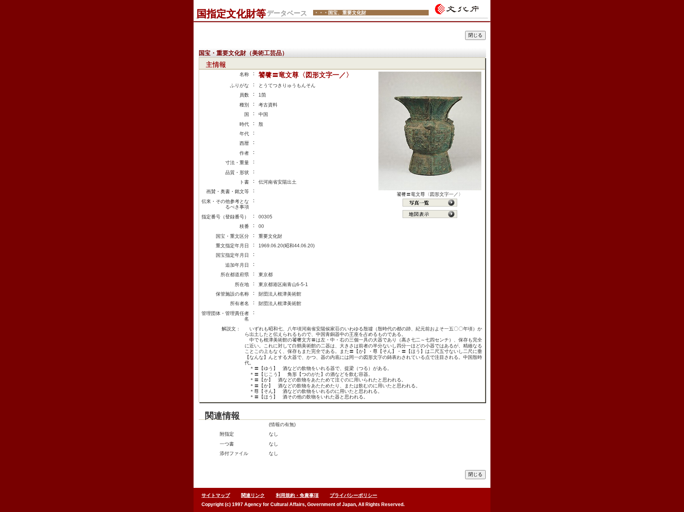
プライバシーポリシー (353, 495)
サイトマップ (215, 495)
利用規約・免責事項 (297, 495)
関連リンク (253, 495)
